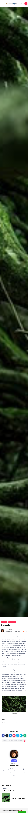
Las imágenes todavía (18, 798)
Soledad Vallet (8, 630)
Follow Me (14, 760)
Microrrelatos (11, 621)
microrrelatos (11, 722)
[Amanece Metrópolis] (14, 3)
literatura (4, 722)
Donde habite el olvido (8, 791)
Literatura (4, 621)
